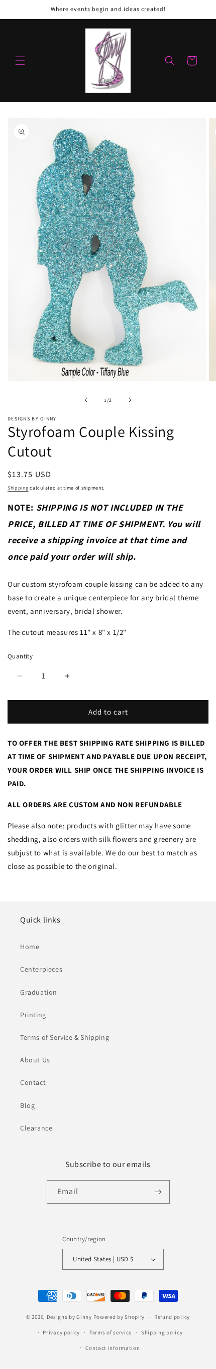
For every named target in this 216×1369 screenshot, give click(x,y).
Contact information (112, 1347)
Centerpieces (41, 969)
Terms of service (110, 1332)
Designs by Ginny (69, 1316)
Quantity (20, 656)
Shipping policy (162, 1332)
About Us (35, 1059)
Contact (33, 1082)
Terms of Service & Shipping (64, 1037)
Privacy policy (61, 1332)
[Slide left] (86, 400)
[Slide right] (130, 400)
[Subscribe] (158, 1192)
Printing (33, 1014)
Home (29, 946)
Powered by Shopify (119, 1316)
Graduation (38, 992)
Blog (27, 1105)
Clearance (36, 1127)
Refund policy (172, 1316)
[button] (20, 61)
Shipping (18, 488)
